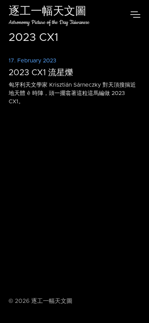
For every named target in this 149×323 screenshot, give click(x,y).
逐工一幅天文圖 (47, 12)
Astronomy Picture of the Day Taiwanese (49, 22)
